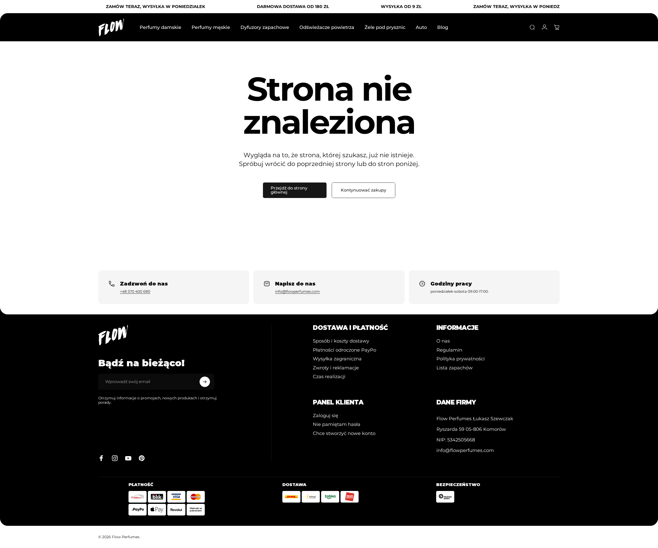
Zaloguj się (325, 415)
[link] (474, 419)
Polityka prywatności (460, 359)
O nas (443, 341)
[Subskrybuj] (205, 382)
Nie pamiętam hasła (336, 424)
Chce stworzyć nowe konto (344, 433)
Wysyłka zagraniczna (337, 359)
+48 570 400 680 (135, 291)
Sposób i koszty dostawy (341, 341)
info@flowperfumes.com (297, 291)
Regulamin (449, 350)
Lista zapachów (454, 368)
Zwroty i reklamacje (336, 368)
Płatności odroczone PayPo (344, 350)
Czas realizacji (329, 376)
